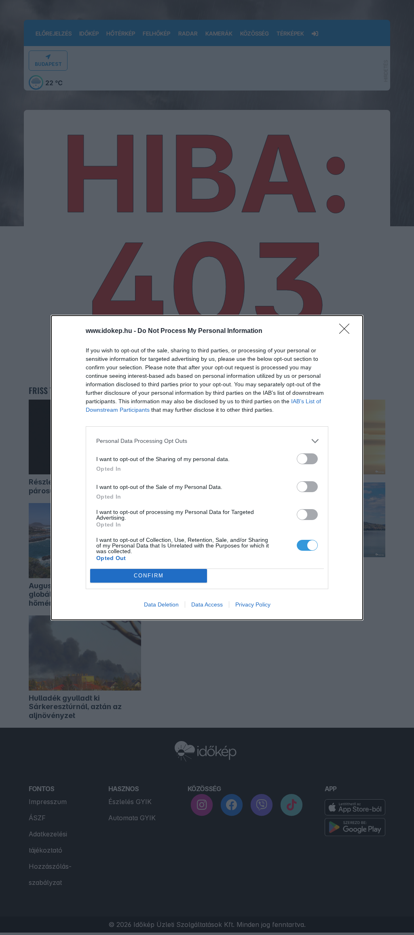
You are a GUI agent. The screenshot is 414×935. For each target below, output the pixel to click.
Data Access (207, 604)
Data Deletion (161, 604)
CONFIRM (149, 576)
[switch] (307, 458)
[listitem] (207, 441)
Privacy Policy (252, 604)
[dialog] (207, 468)
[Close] (347, 331)
